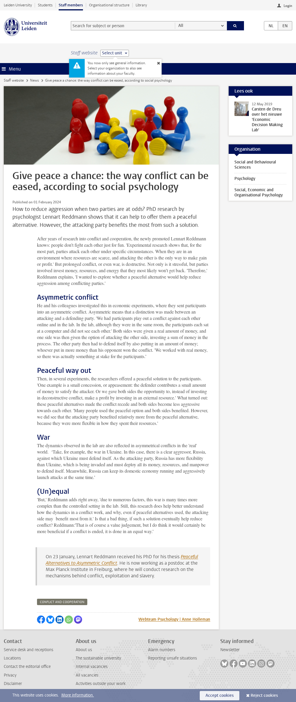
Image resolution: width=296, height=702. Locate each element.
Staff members (71, 5)
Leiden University (18, 5)
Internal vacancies (92, 666)
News (34, 80)
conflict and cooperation (62, 602)
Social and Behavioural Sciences (255, 164)
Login (288, 5)
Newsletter (230, 650)
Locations (12, 658)
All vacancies (87, 675)
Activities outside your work (100, 683)
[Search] (235, 25)
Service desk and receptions (28, 650)
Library (141, 5)
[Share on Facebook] (41, 620)
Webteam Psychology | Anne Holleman (174, 619)
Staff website (14, 80)
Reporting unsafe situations (172, 658)
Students (45, 5)
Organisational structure (109, 5)
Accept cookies (220, 695)
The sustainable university (98, 658)
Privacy (10, 675)
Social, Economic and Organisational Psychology (258, 192)
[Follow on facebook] (234, 663)
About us (84, 650)
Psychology (244, 178)
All (180, 25)
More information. (77, 695)
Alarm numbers (161, 650)
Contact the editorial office (27, 666)
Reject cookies (264, 695)
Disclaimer (13, 683)
